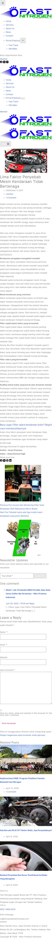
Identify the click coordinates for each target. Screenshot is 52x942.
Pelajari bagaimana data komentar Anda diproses (22, 735)
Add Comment (7, 670)
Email (3, 645)
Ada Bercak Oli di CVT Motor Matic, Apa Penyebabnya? (26, 830)
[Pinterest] (7, 461)
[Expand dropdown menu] (23, 98)
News (8, 90)
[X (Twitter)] (4, 461)
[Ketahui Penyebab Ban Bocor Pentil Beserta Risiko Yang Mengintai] (26, 856)
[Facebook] (1, 461)
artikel (10, 194)
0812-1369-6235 (7, 909)
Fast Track (13, 101)
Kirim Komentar (9, 723)
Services (10, 83)
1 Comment (11, 197)
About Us (10, 87)
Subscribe (40, 576)
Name (3, 632)
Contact (9, 94)
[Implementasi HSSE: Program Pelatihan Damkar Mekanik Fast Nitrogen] (26, 759)
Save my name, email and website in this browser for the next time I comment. (26, 714)
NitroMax (13, 105)
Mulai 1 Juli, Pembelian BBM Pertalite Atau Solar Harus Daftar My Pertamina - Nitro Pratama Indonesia (28, 593)
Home (8, 80)
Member (3, 111)
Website (3, 657)
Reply (31, 603)
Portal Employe (13, 98)
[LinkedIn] (10, 461)
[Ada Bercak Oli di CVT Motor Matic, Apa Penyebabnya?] (26, 811)
